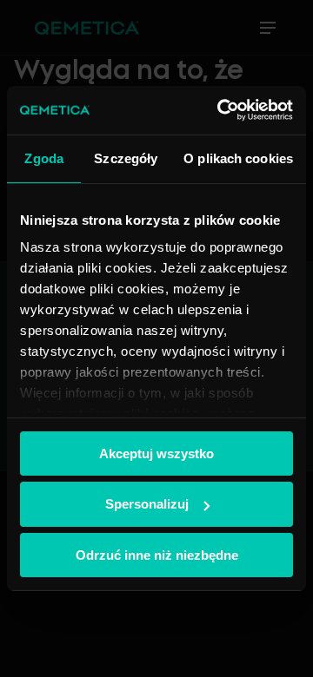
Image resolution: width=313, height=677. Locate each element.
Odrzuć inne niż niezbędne (157, 555)
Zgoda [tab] (43, 157)
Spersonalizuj (147, 503)
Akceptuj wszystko (156, 452)
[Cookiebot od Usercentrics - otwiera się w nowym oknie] (221, 110)
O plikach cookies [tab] (238, 157)
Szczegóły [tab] (125, 157)
